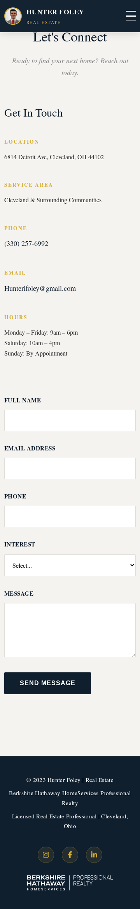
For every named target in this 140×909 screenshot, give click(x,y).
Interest (19, 544)
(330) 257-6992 (26, 243)
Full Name (22, 400)
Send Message (47, 683)
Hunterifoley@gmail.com (40, 288)
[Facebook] (70, 855)
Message (19, 593)
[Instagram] (46, 855)
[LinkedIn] (94, 855)
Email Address (30, 448)
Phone (15, 496)
